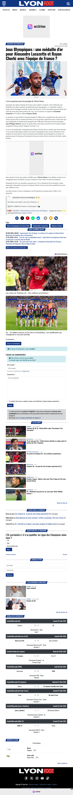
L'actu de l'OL (6, 10)
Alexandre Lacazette (41, 226)
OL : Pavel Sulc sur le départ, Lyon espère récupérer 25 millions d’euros (36, 524)
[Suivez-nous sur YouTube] (41, 779)
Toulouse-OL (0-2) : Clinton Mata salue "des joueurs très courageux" (45, 429)
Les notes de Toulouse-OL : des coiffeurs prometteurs (44, 453)
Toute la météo (61, 763)
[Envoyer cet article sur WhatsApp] (33, 218)
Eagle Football (31, 588)
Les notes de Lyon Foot (33, 452)
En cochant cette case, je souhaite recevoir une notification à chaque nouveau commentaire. (34, 401)
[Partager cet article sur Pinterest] (27, 218)
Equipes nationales (15, 44)
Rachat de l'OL (31, 601)
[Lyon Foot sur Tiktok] (47, 779)
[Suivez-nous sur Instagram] (36, 779)
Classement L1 (33, 10)
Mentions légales (33, 784)
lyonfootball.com (40, 788)
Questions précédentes (11, 554)
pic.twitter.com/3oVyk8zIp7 (38, 211)
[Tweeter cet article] (22, 218)
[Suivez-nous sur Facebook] (25, 779)
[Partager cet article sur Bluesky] (38, 218)
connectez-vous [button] (25, 371)
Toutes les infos (61, 503)
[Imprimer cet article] (45, 218)
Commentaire (11, 374)
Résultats (65, 554)
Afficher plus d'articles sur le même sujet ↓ (17, 248)
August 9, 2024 (27, 213)
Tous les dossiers (61, 612)
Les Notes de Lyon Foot (64, 10)
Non (8, 543)
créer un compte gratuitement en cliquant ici (28, 418)
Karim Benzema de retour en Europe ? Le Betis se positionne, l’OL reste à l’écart (40, 518)
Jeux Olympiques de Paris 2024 (18, 226)
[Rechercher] (67, 4)
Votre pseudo (11, 365)
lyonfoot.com (33, 788)
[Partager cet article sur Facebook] (17, 218)
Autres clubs (51, 10)
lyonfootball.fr (48, 788)
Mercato (14, 10)
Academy (29, 426)
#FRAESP (16, 211)
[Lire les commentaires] (56, 218)
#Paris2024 (24, 211)
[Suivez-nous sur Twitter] (31, 779)
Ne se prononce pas (12, 546)
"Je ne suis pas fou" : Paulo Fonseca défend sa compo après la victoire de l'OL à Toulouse (46, 442)
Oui (8, 540)
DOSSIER (29, 586)
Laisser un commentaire (13, 343)
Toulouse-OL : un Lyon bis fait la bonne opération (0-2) (44, 466)
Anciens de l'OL (30, 477)
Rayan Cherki (57, 226)
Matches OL (23, 10)
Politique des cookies (45, 784)
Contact (54, 784)
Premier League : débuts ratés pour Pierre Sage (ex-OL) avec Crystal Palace (46, 480)
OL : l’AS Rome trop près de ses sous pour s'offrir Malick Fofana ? (44, 492)
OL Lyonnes (42, 10)
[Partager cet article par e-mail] (51, 218)
